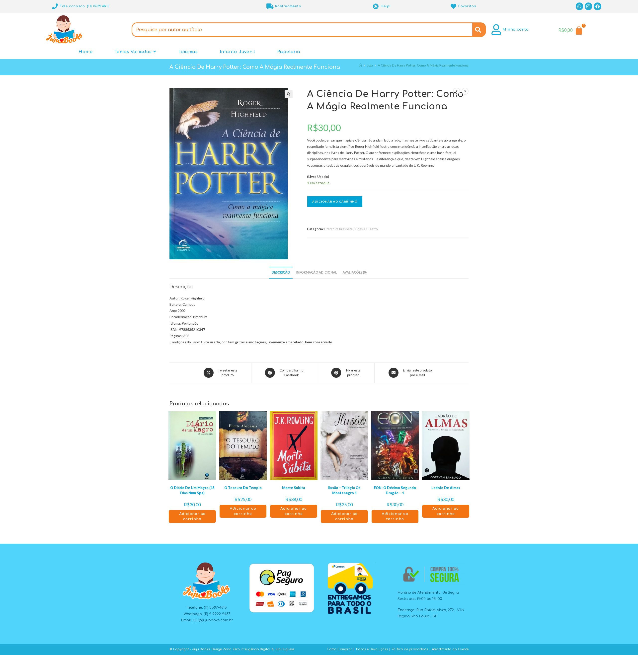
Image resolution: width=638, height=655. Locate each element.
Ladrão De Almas (445, 488)
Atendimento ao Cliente (450, 649)
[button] (289, 94)
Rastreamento (288, 6)
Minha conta (515, 29)
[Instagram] (588, 6)
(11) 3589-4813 (215, 607)
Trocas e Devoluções (372, 649)
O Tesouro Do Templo (243, 488)
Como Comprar (339, 649)
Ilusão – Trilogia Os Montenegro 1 (344, 490)
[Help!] (376, 6)
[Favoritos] (453, 6)
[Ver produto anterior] (456, 91)
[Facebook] (597, 6)
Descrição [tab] (281, 272)
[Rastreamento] (270, 6)
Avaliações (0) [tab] (355, 272)
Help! (386, 6)
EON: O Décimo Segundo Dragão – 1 (395, 490)
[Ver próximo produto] (465, 91)
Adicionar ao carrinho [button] (192, 516)
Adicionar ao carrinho (334, 201)
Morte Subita (293, 488)
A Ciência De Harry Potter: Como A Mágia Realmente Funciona (423, 65)
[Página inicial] (360, 65)
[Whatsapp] (579, 6)
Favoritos (467, 6)
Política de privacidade (410, 649)
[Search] (479, 29)
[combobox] (302, 29)
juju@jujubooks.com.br (213, 620)
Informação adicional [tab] (316, 272)
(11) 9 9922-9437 (217, 614)
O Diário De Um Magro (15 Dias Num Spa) (192, 490)
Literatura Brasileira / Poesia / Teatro (351, 229)
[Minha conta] (496, 29)
